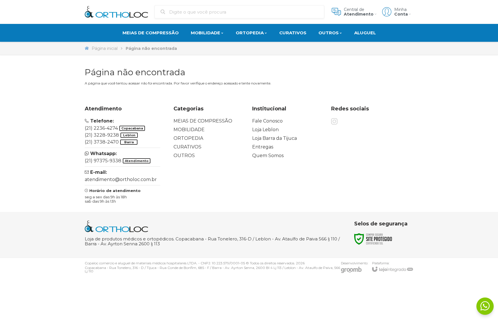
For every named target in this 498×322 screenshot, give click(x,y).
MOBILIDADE (189, 129)
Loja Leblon (265, 129)
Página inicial (105, 48)
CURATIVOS (187, 147)
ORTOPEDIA (188, 138)
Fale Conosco (267, 121)
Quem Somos (268, 155)
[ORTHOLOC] (116, 12)
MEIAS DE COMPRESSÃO (202, 121)
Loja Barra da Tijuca (274, 138)
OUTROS (184, 155)
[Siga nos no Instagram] (334, 121)
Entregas (262, 147)
